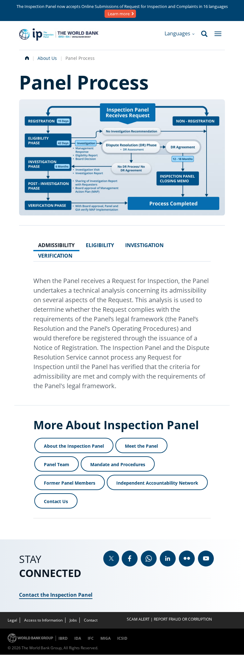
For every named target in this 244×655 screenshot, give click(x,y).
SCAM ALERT (138, 619)
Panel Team (56, 464)
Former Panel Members (69, 483)
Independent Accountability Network (157, 483)
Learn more (119, 14)
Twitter (111, 558)
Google (149, 558)
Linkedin (168, 558)
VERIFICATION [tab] (55, 255)
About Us (47, 58)
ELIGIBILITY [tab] (100, 245)
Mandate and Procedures (117, 464)
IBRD (63, 638)
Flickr (187, 558)
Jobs (73, 620)
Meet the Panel (141, 446)
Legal (12, 620)
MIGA (105, 638)
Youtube (206, 558)
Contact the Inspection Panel (55, 594)
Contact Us (56, 501)
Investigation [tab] (144, 245)
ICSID (122, 638)
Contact (91, 620)
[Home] (58, 34)
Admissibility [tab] (56, 245)
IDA (77, 638)
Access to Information (43, 620)
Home (26, 57)
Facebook (130, 558)
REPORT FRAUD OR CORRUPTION (183, 619)
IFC (91, 638)
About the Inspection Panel (74, 446)
